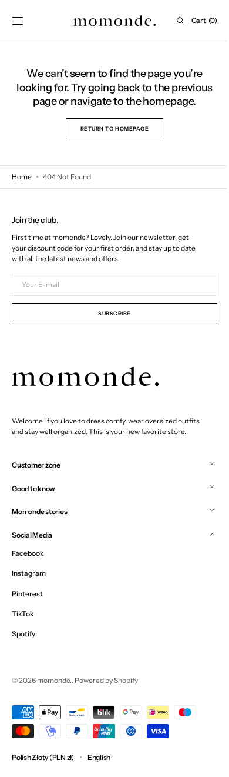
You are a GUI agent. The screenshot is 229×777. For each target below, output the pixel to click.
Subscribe (110, 313)
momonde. (54, 680)
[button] (18, 21)
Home (22, 176)
